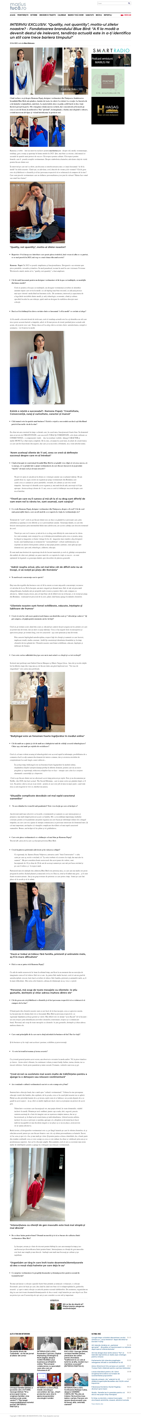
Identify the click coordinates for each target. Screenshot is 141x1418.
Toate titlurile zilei (97, 1404)
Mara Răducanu (29, 43)
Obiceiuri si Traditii (47, 15)
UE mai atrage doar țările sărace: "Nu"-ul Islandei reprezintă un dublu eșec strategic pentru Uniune (109, 1355)
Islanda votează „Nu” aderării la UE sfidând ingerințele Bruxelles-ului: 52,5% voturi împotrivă (110, 1381)
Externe (33, 15)
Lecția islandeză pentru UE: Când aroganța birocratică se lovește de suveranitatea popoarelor (106, 1374)
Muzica (99, 15)
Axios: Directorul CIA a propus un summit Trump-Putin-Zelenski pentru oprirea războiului (111, 1367)
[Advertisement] (28, 1313)
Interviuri (25, 1334)
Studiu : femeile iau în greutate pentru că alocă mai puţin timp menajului (108, 1394)
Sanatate (90, 15)
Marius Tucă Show (75, 15)
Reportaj (108, 15)
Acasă (12, 15)
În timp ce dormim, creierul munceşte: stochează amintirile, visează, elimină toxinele (110, 1399)
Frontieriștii (22, 15)
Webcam (127, 15)
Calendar (62, 15)
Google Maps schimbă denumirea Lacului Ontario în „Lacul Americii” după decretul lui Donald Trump (109, 1340)
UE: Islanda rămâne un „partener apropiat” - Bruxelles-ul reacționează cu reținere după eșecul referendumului (111, 1347)
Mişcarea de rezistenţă (30, 6)
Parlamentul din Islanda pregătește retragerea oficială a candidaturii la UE (107, 1361)
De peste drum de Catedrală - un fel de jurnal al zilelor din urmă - (22, 1353)
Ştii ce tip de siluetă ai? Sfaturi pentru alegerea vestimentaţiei (73, 1306)
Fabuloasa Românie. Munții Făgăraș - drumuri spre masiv (107, 1388)
